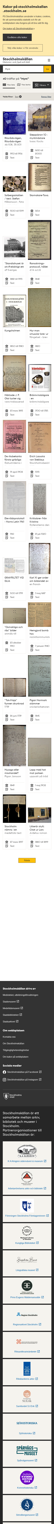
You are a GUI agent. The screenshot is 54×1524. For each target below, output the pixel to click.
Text (17, 96)
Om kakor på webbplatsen (15, 1057)
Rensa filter (46, 96)
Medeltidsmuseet (11, 1008)
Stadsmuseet (9, 1001)
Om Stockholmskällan (13, 1043)
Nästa (27, 860)
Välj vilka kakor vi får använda (22, 47)
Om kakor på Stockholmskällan (18, 28)
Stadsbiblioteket (11, 1015)
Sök (47, 69)
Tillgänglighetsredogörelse (16, 1050)
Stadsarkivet (9, 1021)
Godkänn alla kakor (17, 37)
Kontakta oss (9, 1037)
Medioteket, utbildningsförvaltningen (20, 995)
